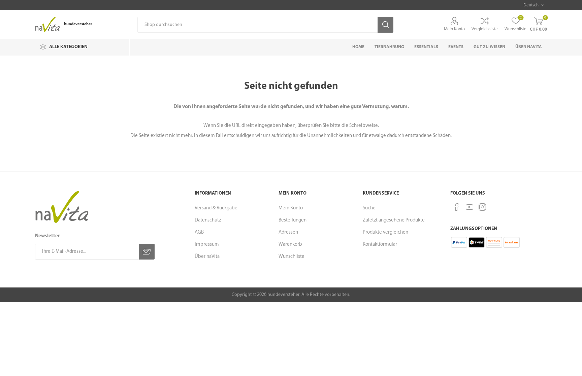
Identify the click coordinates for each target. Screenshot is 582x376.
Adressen (288, 232)
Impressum (207, 244)
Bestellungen (292, 220)
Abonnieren (147, 252)
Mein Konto (454, 29)
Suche (369, 208)
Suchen (385, 25)
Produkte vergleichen (385, 232)
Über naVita (207, 256)
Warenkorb (290, 244)
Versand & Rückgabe (216, 208)
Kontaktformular (380, 244)
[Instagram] (482, 207)
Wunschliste (291, 256)
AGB (199, 232)
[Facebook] (456, 207)
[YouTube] (469, 207)
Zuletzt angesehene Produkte (394, 220)
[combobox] (257, 25)
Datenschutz (208, 220)
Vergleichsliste (485, 29)
